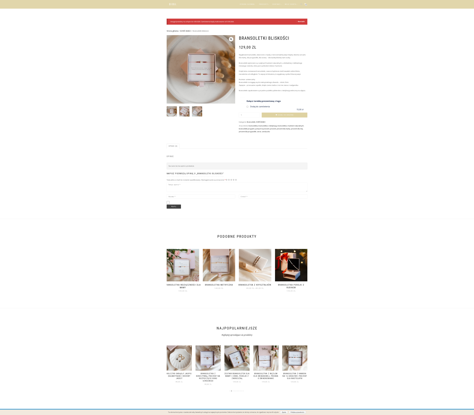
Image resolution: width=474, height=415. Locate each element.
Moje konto (290, 4)
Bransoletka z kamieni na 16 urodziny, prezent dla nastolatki (266, 376)
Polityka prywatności (297, 412)
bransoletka (253, 126)
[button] (231, 39)
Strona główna (247, 4)
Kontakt (276, 4)
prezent (273, 129)
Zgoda (284, 412)
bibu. (173, 4)
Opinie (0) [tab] (173, 146)
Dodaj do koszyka (286, 115)
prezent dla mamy (283, 129)
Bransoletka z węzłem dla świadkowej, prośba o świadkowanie (237, 376)
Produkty (263, 4)
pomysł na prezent (262, 129)
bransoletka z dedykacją (267, 126)
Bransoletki (251, 122)
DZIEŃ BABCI (185, 31)
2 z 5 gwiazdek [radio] (228, 180)
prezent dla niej (297, 129)
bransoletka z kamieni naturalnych (291, 126)
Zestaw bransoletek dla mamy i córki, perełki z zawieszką (208, 376)
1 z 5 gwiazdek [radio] (227, 180)
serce (259, 131)
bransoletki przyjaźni (247, 129)
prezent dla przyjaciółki (247, 131)
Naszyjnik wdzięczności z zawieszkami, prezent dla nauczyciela (295, 376)
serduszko (266, 131)
